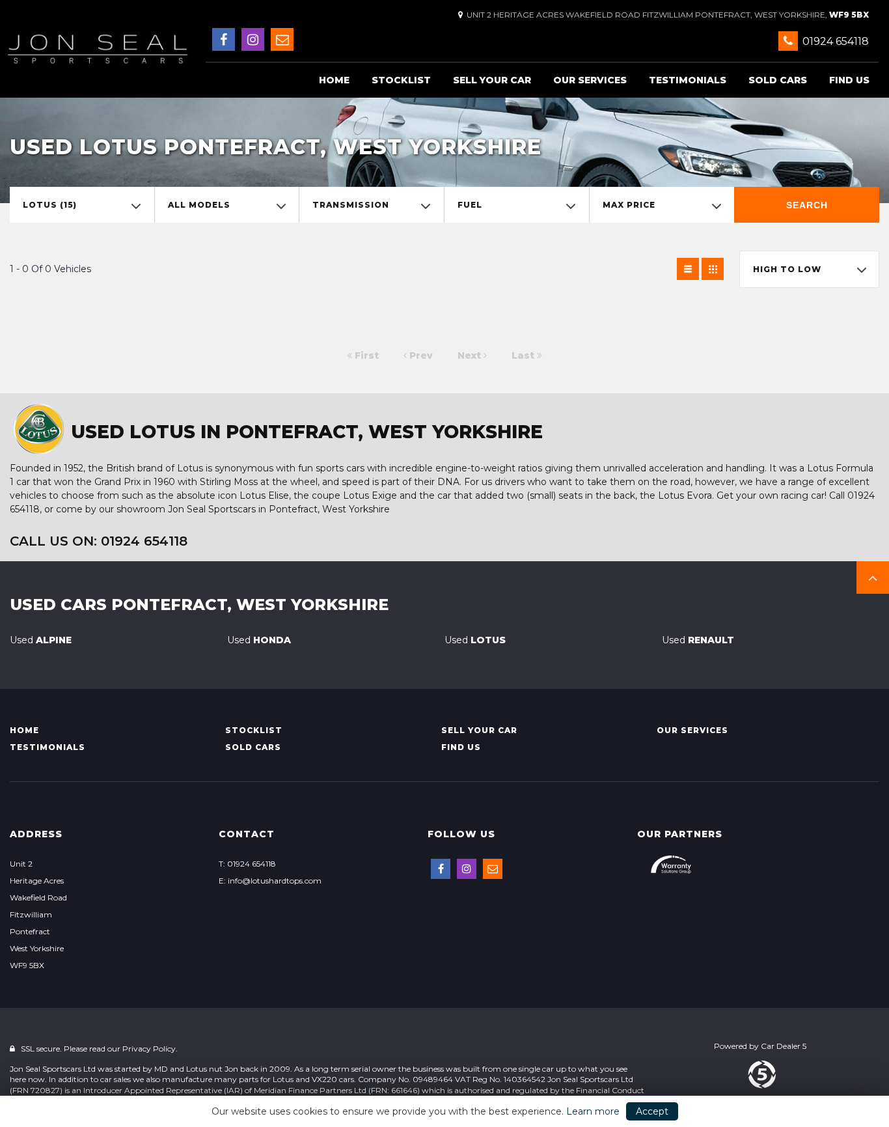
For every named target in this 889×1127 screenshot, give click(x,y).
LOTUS (475, 640)
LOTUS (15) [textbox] (50, 205)
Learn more (593, 1111)
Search (807, 205)
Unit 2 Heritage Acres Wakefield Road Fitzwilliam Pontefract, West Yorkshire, (666, 15)
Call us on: (98, 541)
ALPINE (41, 640)
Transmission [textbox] (350, 205)
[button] (872, 577)
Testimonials (687, 80)
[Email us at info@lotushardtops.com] (282, 39)
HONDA (259, 640)
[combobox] (82, 205)
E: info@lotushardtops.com (270, 880)
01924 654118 (834, 41)
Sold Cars (777, 80)
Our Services (590, 80)
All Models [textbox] (199, 205)
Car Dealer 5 (783, 1046)
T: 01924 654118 (247, 864)
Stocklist (401, 80)
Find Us (849, 80)
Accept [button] (652, 1111)
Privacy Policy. (150, 1048)
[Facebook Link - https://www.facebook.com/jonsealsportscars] (223, 39)
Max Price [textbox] (629, 205)
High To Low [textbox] (787, 269)
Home (334, 80)
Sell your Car (492, 80)
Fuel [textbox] (470, 205)
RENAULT (698, 640)
